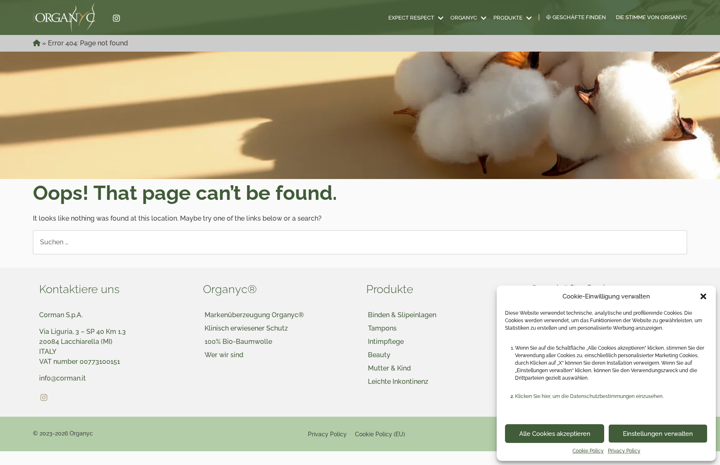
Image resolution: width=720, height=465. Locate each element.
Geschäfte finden (578, 17)
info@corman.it (62, 378)
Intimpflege (386, 342)
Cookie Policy (588, 451)
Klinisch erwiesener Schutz (246, 328)
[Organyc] (69, 17)
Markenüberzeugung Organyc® (254, 315)
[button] (703, 296)
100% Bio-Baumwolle (238, 342)
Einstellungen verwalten (658, 434)
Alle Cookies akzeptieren (554, 434)
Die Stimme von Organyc (651, 17)
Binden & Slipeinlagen (402, 315)
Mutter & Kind (389, 368)
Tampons (382, 328)
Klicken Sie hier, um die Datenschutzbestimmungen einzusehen (588, 396)
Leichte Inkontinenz (398, 381)
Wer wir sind (224, 355)
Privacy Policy (624, 451)
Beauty (379, 355)
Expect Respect (411, 18)
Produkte (507, 18)
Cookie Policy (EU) (380, 434)
